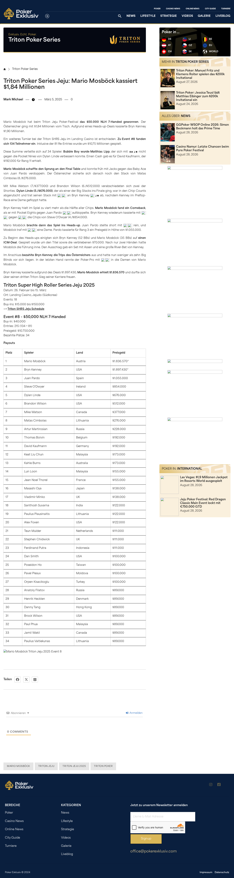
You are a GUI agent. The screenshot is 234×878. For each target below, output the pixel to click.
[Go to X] (227, 785)
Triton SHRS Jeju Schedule (25, 309)
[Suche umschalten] (119, 16)
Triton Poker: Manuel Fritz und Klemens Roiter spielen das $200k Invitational (200, 74)
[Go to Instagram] (210, 785)
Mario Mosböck (18, 766)
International (189, 468)
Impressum (206, 872)
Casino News (173, 9)
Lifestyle (148, 16)
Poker (157, 9)
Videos (187, 16)
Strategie (168, 16)
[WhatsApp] (35, 679)
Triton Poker (103, 766)
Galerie (204, 16)
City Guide (210, 9)
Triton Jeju (46, 766)
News (131, 16)
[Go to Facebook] (219, 785)
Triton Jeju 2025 (74, 766)
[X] (26, 679)
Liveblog (223, 16)
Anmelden (136, 713)
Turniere (225, 9)
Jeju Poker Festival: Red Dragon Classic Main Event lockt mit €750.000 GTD (203, 503)
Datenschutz (222, 872)
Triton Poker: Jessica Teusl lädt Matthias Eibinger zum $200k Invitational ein (198, 96)
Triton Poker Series (25, 69)
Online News (192, 9)
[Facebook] (17, 679)
